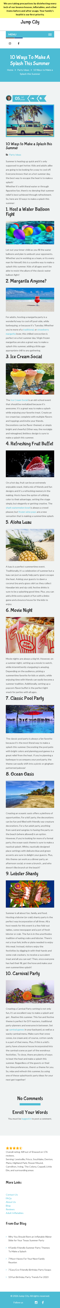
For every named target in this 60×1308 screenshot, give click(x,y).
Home (10, 69)
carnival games (16, 1029)
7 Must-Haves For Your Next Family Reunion (26, 1260)
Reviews (10, 1209)
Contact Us (12, 1194)
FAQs (9, 1198)
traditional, (28, 329)
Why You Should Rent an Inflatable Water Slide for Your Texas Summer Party (30, 1238)
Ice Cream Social (19, 400)
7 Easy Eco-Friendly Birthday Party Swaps (29, 1269)
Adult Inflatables (15, 1213)
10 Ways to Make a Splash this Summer (29, 146)
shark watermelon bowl (18, 507)
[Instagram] (36, 1302)
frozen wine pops (27, 511)
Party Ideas (23, 69)
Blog (8, 1205)
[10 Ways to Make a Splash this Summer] (40, 98)
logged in (26, 1118)
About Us (11, 1202)
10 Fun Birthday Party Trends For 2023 (28, 1277)
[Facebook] (43, 1302)
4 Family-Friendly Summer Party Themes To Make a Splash (29, 1249)
